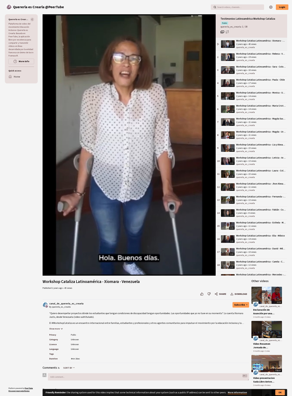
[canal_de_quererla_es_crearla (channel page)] (255, 304)
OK (280, 392)
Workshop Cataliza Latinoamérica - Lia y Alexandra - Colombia (261, 144)
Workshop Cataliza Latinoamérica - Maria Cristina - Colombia (261, 105)
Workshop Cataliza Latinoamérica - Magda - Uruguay (261, 131)
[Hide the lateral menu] (32, 19)
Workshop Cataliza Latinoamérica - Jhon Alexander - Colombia (261, 183)
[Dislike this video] (209, 294)
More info (23, 61)
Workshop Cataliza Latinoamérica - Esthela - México (261, 222)
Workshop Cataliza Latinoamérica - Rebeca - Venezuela (261, 53)
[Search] (215, 7)
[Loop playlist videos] (227, 32)
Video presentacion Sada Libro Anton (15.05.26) (264, 380)
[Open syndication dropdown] (59, 368)
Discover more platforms (19, 391)
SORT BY (68, 368)
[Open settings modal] (271, 7)
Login (282, 7)
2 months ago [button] (258, 317)
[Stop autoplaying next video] (222, 32)
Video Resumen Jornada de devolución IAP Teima (265, 345)
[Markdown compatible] (245, 376)
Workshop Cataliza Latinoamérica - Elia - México (260, 235)
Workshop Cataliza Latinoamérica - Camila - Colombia (261, 261)
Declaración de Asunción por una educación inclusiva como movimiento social (264, 311)
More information (237, 392)
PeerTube (29, 388)
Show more (54, 328)
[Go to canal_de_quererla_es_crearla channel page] (46, 306)
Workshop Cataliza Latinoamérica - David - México (261, 248)
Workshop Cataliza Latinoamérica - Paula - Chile (260, 79)
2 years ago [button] (241, 44)
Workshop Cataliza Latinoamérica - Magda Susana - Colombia (261, 118)
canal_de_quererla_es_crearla (66, 303)
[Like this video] (201, 294)
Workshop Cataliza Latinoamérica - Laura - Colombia (261, 170)
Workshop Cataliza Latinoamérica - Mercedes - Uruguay (261, 274)
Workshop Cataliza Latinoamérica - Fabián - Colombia (261, 209)
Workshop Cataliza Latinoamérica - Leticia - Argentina (261, 157)
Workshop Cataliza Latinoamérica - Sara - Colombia (261, 66)
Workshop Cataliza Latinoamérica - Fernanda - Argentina (261, 196)
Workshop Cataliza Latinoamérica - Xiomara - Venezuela (261, 40)
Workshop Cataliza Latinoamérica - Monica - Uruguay (261, 92)
